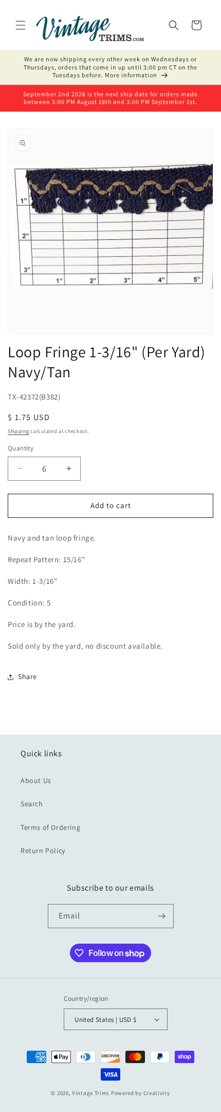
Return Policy (43, 850)
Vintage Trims (90, 1093)
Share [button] (27, 676)
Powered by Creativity (140, 1093)
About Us (36, 780)
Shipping (18, 431)
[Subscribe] (162, 916)
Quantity (20, 448)
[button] (20, 25)
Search (32, 803)
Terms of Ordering (50, 827)
